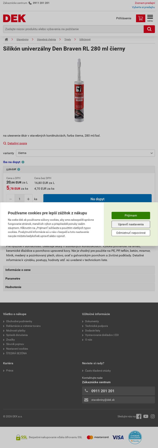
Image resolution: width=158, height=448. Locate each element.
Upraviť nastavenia (131, 224)
